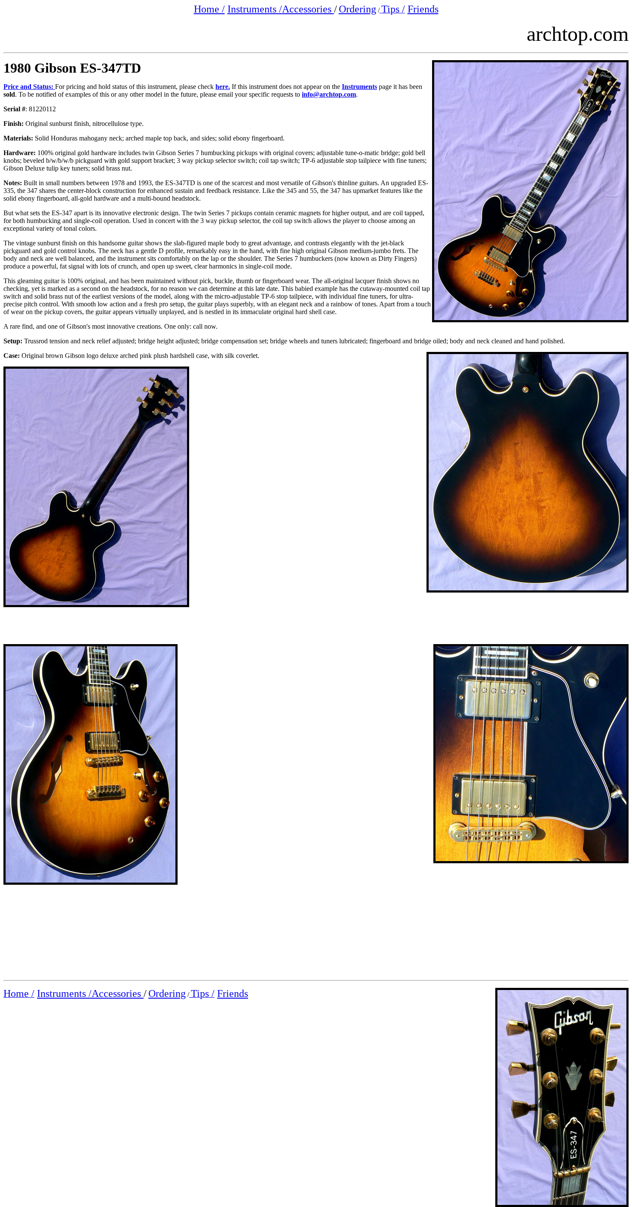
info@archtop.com (329, 94)
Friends (423, 9)
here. (222, 86)
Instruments (359, 86)
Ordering (357, 9)
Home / (209, 9)
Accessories (308, 9)
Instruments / (254, 9)
